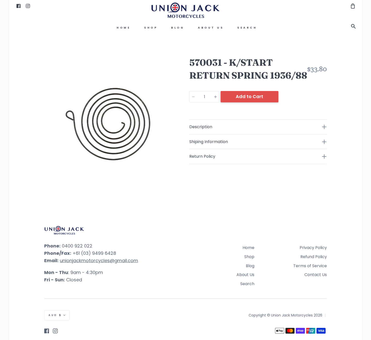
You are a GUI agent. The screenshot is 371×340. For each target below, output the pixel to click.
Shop (150, 28)
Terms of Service (310, 266)
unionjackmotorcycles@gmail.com (99, 260)
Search (247, 28)
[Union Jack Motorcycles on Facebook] (46, 330)
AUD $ (55, 315)
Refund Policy (313, 257)
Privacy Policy (313, 248)
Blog (177, 28)
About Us (211, 28)
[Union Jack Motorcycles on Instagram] (55, 330)
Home (123, 28)
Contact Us (315, 275)
